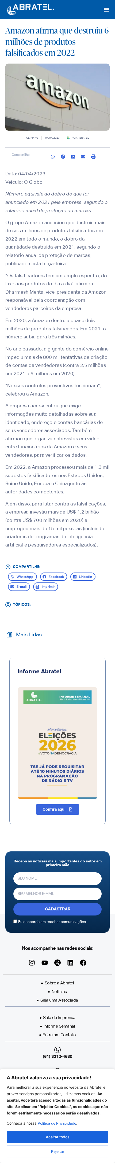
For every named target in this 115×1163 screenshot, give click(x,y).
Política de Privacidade (57, 1123)
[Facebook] (83, 962)
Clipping (32, 137)
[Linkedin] (70, 962)
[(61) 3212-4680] (57, 1050)
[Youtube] (44, 962)
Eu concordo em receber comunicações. (52, 922)
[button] (106, 9)
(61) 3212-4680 (57, 1057)
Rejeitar (57, 1151)
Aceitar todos (58, 1137)
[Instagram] (31, 962)
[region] (57, 1116)
